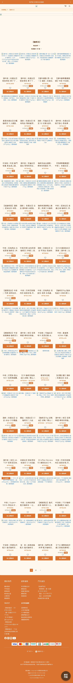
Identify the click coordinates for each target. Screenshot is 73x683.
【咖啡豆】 (12, 9)
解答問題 (66, 676)
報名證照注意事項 (26, 617)
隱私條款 (27, 670)
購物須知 (24, 589)
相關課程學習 (25, 619)
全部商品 (3, 9)
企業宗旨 (7, 596)
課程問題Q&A (25, 615)
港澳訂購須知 (25, 591)
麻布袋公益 (7, 593)
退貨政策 (24, 596)
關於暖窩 (7, 586)
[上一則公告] (2, 2)
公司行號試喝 (25, 610)
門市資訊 (7, 589)
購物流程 (24, 593)
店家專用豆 (24, 608)
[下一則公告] (70, 2)
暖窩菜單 (7, 591)
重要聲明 (7, 598)
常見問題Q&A (25, 586)
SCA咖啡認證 (25, 612)
